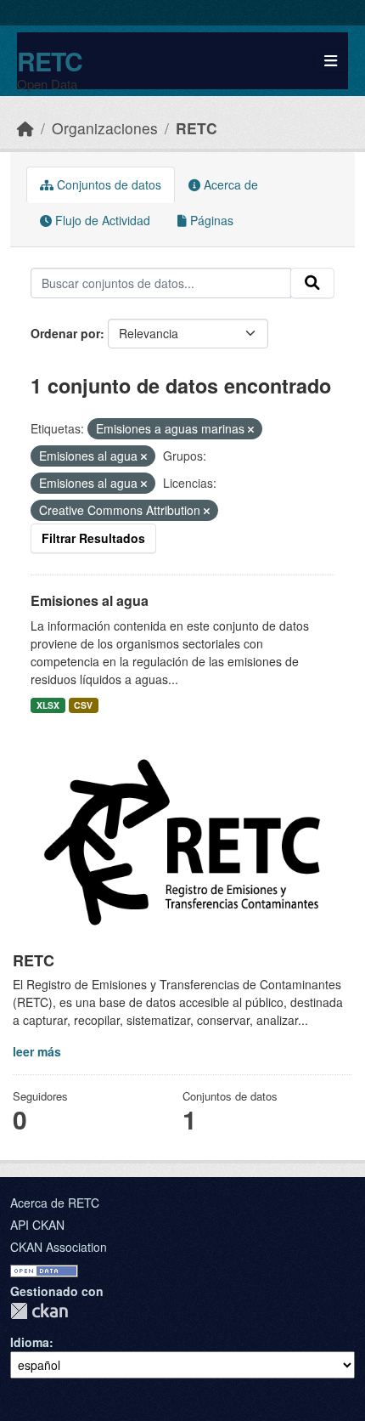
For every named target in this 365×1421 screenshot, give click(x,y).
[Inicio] (25, 128)
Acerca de (229, 184)
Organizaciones (105, 128)
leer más (37, 1051)
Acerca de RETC (54, 1202)
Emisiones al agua (90, 600)
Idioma (29, 1341)
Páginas (210, 220)
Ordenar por (65, 333)
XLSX (47, 705)
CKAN (39, 1311)
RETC (49, 60)
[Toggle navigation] (330, 60)
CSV (83, 705)
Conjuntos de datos (107, 184)
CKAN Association (58, 1246)
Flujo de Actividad (101, 220)
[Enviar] (312, 283)
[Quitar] (251, 429)
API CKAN (37, 1224)
